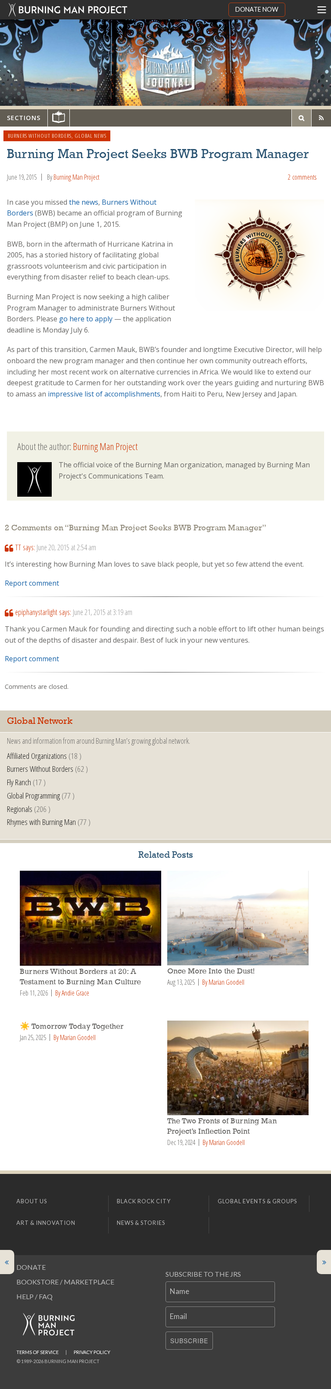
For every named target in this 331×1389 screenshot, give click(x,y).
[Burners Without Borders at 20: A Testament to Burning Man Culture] (92, 918)
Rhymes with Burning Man (41, 822)
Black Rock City (144, 1201)
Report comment (32, 583)
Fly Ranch (19, 782)
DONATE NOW (256, 9)
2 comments (302, 177)
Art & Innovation (45, 1222)
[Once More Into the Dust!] (239, 918)
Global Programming (33, 795)
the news (83, 202)
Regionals (19, 809)
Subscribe (189, 1340)
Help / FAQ (34, 1296)
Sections (24, 118)
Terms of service (37, 1352)
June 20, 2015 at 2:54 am (66, 547)
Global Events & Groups (257, 1201)
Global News (90, 136)
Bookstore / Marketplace (65, 1282)
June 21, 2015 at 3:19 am (102, 612)
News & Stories (141, 1222)
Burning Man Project (76, 177)
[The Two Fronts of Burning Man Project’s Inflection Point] (239, 1068)
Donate (31, 1267)
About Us (31, 1201)
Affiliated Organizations (37, 755)
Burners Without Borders (40, 136)
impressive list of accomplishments (104, 394)
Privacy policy (92, 1352)
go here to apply (85, 318)
